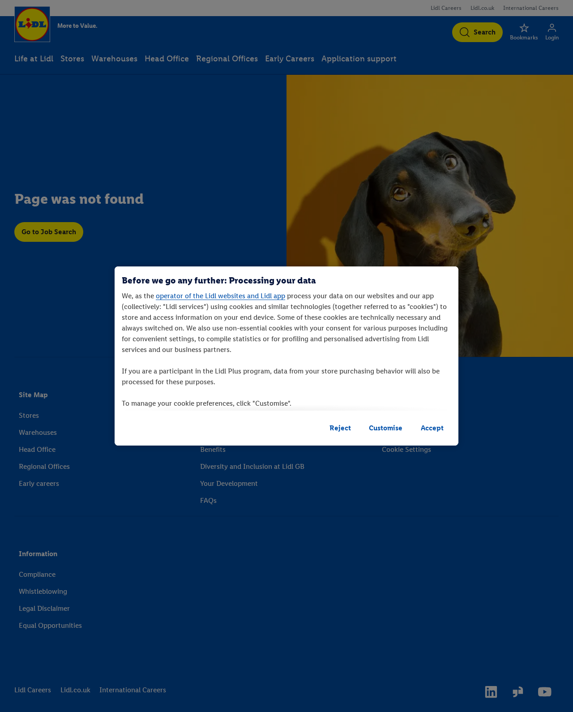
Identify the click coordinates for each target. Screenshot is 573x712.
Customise (385, 428)
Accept (432, 428)
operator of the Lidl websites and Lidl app (220, 296)
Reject (340, 428)
